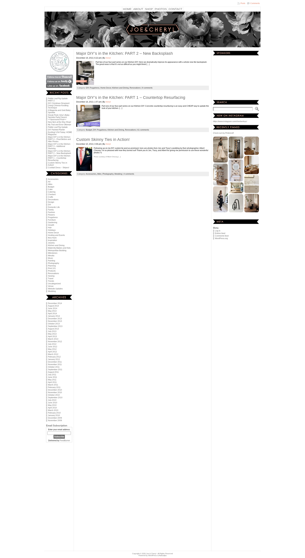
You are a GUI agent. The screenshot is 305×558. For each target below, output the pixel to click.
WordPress (152, 555)
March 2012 (53, 354)
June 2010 (52, 403)
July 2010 (52, 400)
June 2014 (52, 308)
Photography (53, 263)
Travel (50, 278)
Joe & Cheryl (151, 553)
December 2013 (55, 319)
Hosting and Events (56, 235)
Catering (51, 192)
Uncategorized (54, 284)
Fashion (51, 212)
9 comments (147, 88)
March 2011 (53, 385)
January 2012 (54, 359)
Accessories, (91, 174)
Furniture (52, 220)
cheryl (108, 58)
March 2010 (53, 410)
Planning (52, 266)
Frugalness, (95, 88)
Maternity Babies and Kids (59, 248)
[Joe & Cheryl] (152, 30)
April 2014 (52, 313)
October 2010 (54, 395)
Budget (51, 187)
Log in (217, 231)
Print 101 (52, 268)
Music (50, 258)
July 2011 (52, 375)
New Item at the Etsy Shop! (59, 122)
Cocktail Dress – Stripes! (58, 167)
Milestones (52, 253)
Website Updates (55, 289)
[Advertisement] (59, 497)
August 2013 (53, 329)
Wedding (52, 291)
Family (51, 210)
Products (52, 271)
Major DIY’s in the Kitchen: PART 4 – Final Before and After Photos (59, 139)
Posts (243, 3)
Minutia (51, 255)
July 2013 (52, 331)
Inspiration (52, 240)
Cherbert (52, 194)
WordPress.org (221, 238)
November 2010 (55, 392)
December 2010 (55, 390)
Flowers (51, 215)
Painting (51, 261)
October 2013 (54, 324)
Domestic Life (54, 207)
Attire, (99, 174)
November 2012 (55, 341)
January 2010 (54, 415)
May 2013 (52, 334)
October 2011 (54, 367)
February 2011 (54, 387)
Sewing (51, 276)
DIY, (88, 88)
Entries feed (220, 233)
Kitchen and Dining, (121, 88)
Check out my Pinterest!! (223, 133)
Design (51, 202)
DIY (49, 205)
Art (49, 182)
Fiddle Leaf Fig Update (58, 127)
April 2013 (52, 336)
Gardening (52, 222)
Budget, (89, 130)
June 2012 (52, 347)
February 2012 (54, 357)
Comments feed (222, 236)
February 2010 (54, 413)
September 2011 (55, 369)
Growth (51, 225)
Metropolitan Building (57, 250)
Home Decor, (106, 88)
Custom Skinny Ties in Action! (103, 139)
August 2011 (53, 372)
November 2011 (55, 364)
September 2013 (55, 326)
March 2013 (53, 339)
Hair (50, 227)
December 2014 (55, 303)
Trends (51, 281)
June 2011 (52, 377)
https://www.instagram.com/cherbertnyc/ (230, 121)
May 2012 (52, 349)
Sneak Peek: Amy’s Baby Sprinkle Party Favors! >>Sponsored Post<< (58, 117)
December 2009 (55, 418)
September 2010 (55, 397)
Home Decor (53, 233)
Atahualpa (162, 555)
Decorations (53, 199)
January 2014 (54, 316)
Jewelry (51, 243)
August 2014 (53, 306)
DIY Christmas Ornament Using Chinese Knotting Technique (58, 105)
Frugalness (53, 217)
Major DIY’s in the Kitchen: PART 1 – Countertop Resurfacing (59, 158)
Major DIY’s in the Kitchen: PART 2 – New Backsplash (59, 152)
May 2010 (52, 405)
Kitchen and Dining (56, 245)
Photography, (108, 174)
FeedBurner (65, 440)
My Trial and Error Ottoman (59, 125)
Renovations (53, 273)
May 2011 (52, 380)
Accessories (53, 179)
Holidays (52, 230)
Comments (255, 3)
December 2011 (55, 362)
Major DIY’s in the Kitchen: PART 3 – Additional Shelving (59, 146)
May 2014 (52, 311)
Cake (50, 189)
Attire (50, 184)
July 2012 (52, 344)
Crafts (50, 197)
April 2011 (52, 382)
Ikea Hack (52, 238)
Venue (51, 286)
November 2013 (55, 321)
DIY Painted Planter (56, 130)
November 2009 (55, 420)
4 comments (129, 174)
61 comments (143, 130)
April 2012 (52, 352)
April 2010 (52, 408)
